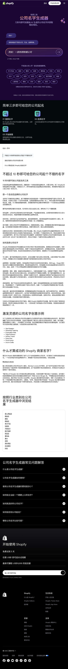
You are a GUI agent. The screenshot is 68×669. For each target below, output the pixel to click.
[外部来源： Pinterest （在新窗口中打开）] (29, 660)
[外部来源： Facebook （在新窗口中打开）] (4, 660)
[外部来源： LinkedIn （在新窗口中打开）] (25, 660)
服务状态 (48, 633)
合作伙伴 (48, 608)
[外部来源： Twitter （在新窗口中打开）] (8, 660)
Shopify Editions (29, 601)
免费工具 (34, 15)
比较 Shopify (28, 626)
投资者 (26, 604)
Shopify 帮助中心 (50, 622)
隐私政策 (21, 655)
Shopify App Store (51, 604)
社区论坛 (48, 626)
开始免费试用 (54, 3)
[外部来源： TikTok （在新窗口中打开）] (21, 660)
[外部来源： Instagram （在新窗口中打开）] (16, 660)
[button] (64, 3)
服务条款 (5, 655)
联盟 (46, 611)
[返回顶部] (5, 594)
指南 (25, 629)
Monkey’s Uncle (8, 362)
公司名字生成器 (34, 18)
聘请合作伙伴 (49, 629)
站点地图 (30, 655)
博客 (25, 622)
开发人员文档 (49, 597)
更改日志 (27, 640)
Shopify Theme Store (52, 601)
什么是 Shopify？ (29, 597)
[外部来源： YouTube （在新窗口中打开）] (12, 660)
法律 (13, 655)
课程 (25, 633)
